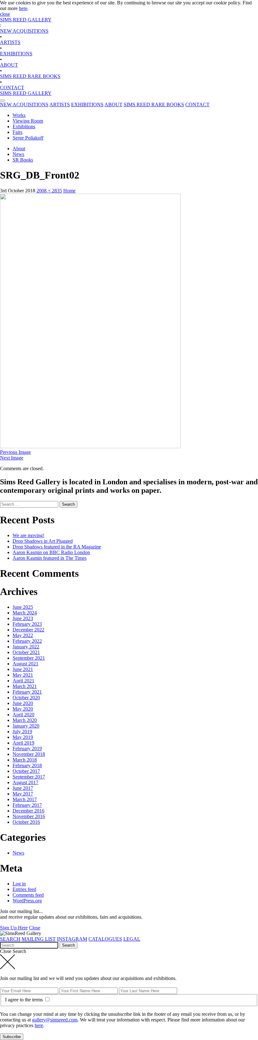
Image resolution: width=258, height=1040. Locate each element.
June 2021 (23, 669)
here (23, 8)
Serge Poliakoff (28, 137)
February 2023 (27, 624)
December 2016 (28, 810)
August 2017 (25, 782)
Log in (19, 883)
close (5, 14)
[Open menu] (2, 101)
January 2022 (26, 646)
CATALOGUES (105, 939)
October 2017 (26, 771)
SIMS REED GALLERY (26, 19)
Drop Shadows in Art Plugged (43, 541)
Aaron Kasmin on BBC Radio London (51, 552)
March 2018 (25, 759)
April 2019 (23, 743)
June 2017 (23, 788)
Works (19, 115)
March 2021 (25, 686)
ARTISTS (10, 42)
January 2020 (26, 726)
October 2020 (26, 697)
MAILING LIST (39, 939)
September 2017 (29, 776)
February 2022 (27, 641)
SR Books (23, 159)
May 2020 (23, 709)
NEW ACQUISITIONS (24, 31)
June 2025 (23, 607)
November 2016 (29, 816)
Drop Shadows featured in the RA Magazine (57, 546)
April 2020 (23, 714)
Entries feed (24, 889)
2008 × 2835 (49, 190)
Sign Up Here (14, 927)
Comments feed (28, 895)
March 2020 (25, 720)
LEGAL (131, 939)
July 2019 (22, 731)
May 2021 (23, 675)
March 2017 (25, 799)
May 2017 (23, 793)
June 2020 (23, 703)
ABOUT (9, 65)
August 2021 (25, 663)
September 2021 (29, 658)
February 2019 (27, 748)
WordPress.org (27, 900)
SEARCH (10, 939)
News (18, 154)
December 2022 (28, 629)
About (19, 148)
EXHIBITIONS (16, 53)
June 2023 (23, 618)
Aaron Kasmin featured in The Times (50, 558)
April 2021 (23, 680)
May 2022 (23, 635)
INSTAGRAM (72, 939)
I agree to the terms (24, 999)
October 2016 (26, 822)
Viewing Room (28, 121)
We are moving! (28, 535)
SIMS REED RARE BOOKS (30, 76)
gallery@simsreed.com (54, 1019)
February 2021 (27, 692)
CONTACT (12, 87)
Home (69, 190)
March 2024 (25, 612)
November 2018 (29, 754)
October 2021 (26, 652)
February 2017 (27, 805)
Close (34, 927)
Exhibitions (24, 126)
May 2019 (23, 737)
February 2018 (27, 765)
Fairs (17, 132)
